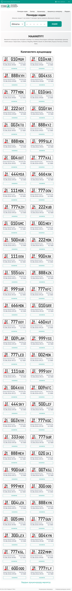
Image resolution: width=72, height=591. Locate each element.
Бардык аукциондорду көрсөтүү (36, 582)
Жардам (67, 11)
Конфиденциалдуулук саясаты (63, 589)
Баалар (32, 11)
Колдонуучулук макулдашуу (46, 589)
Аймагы (16, 24)
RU (69, 2)
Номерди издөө (22, 11)
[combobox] (17, 24)
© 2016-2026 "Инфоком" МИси (7, 589)
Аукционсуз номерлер (55, 11)
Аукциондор (41, 11)
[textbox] (36, 24)
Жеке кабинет (61, 2)
